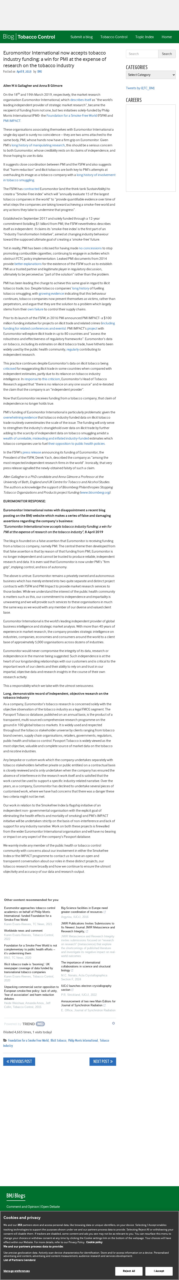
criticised (9, 369)
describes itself (80, 100)
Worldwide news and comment (23, 930)
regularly (73, 349)
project (92, 328)
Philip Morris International (83, 1040)
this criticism (51, 379)
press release (31, 452)
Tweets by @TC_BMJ (140, 88)
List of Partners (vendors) (19, 1260)
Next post (101, 1062)
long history (80, 288)
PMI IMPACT (12, 121)
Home (167, 37)
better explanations (28, 264)
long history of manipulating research (38, 145)
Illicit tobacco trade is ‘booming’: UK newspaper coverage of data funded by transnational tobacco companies (28, 968)
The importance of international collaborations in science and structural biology (85, 966)
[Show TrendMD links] (113, 1023)
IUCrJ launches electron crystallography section (86, 987)
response (31, 379)
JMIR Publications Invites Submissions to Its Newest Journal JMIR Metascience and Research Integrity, (88, 927)
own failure (35, 309)
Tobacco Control (113, 37)
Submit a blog (82, 37)
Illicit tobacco (58, 1040)
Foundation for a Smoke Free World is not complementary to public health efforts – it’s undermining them (30, 949)
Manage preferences (16, 1271)
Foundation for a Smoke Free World (28, 1040)
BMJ (40, 71)
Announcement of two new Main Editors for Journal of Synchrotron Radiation (88, 1003)
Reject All (129, 1271)
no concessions (90, 248)
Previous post (21, 1062)
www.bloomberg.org (95, 493)
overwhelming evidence (20, 417)
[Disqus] (59, 1123)
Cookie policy (94, 1242)
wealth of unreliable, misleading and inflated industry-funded (46, 438)
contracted (31, 189)
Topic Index (144, 37)
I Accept (159, 1271)
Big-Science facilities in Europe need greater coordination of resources (84, 910)
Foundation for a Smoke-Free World (71, 116)
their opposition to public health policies (76, 444)
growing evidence (51, 294)
